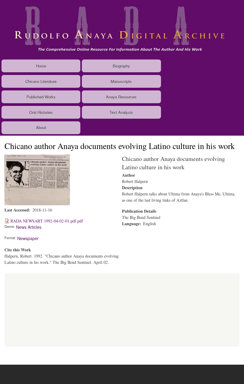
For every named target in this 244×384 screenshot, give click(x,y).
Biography (121, 66)
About (41, 127)
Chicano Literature (41, 81)
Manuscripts (121, 81)
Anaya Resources (121, 97)
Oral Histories (41, 112)
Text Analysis (121, 112)
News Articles (28, 227)
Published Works (41, 97)
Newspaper (28, 238)
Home (41, 66)
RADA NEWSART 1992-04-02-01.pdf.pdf (46, 221)
